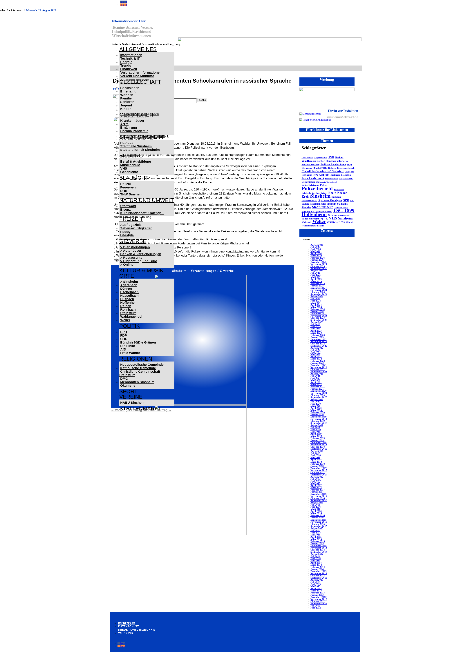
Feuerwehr (128, 187)
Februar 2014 (317, 567)
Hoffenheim (129, 302)
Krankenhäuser (132, 120)
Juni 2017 (315, 481)
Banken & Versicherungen (140, 254)
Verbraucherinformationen (141, 72)
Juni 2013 (315, 584)
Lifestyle (127, 235)
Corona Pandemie (134, 131)
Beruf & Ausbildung (135, 161)
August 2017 (316, 476)
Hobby (125, 232)
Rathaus (126, 143)
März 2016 (316, 513)
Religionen (135, 359)
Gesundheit (136, 115)
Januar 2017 (317, 491)
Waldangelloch (131, 316)
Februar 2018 (317, 463)
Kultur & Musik (141, 270)
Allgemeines (138, 49)
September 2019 (318, 423)
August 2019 (316, 425)
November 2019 (318, 418)
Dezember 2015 (318, 519)
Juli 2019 (315, 427)
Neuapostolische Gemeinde (142, 364)
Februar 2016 (317, 515)
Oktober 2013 (317, 575)
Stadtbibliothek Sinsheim (140, 150)
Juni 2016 (315, 506)
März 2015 (316, 539)
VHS (123, 168)
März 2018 (316, 461)
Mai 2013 (315, 586)
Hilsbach (127, 299)
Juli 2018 (315, 453)
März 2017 (316, 487)
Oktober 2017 (317, 472)
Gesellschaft (140, 82)
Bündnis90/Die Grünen (138, 342)
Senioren (127, 102)
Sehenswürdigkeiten (136, 228)
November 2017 (318, 470)
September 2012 (318, 603)
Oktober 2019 (317, 420)
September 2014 (318, 552)
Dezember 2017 (318, 468)
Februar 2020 (317, 412)
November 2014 (318, 547)
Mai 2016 (315, 509)
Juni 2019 (315, 429)
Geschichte (129, 172)
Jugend (126, 105)
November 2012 (318, 599)
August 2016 (316, 502)
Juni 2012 (315, 607)
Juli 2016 (315, 504)
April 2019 (316, 433)
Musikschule (130, 165)
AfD (123, 349)
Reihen (125, 306)
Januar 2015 (317, 543)
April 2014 (316, 562)
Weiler (125, 320)
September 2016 (318, 500)
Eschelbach (129, 292)
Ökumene (127, 385)
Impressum (126, 623)
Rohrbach (128, 309)
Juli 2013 (315, 582)
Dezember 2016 (318, 494)
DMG (124, 378)
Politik (129, 326)
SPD (123, 332)
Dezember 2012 (318, 597)
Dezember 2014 (318, 545)
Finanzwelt (128, 69)
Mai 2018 (315, 457)
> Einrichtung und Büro (138, 261)
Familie (126, 98)
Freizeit (131, 219)
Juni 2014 (315, 558)
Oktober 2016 (317, 498)
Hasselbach (129, 295)
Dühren (126, 288)
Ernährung (128, 127)
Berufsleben (129, 88)
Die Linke (127, 346)
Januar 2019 (317, 440)
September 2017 (318, 474)
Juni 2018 (315, 455)
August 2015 (316, 528)
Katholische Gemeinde (138, 368)
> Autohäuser (130, 251)
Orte (126, 276)
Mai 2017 (315, 483)
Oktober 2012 (317, 601)
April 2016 (316, 511)
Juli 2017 (315, 478)
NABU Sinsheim (132, 402)
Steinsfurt (128, 313)
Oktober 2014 (317, 549)
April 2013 (316, 588)
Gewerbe (132, 241)
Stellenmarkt (140, 408)
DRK (123, 191)
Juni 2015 (315, 532)
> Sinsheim (129, 282)
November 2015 (318, 521)
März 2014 (316, 564)
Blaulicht (134, 178)
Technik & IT (130, 58)
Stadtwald (128, 206)
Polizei (125, 184)
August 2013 (316, 579)
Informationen (131, 55)
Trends (125, 65)
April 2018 (316, 459)
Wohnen (126, 95)
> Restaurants (131, 257)
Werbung (125, 633)
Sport (128, 391)
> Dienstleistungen (135, 247)
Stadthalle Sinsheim (136, 146)
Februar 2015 (317, 541)
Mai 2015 (315, 534)
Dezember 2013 (318, 571)
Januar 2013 (317, 594)
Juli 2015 (315, 530)
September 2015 (318, 526)
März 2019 (316, 436)
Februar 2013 (317, 592)
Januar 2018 (317, 466)
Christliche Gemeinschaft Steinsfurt (139, 373)
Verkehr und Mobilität (137, 76)
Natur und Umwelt (146, 200)
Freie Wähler (130, 353)
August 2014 (316, 554)
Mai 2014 (315, 560)
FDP (123, 335)
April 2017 (316, 485)
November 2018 (318, 444)
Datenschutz (128, 626)
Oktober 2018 (317, 446)
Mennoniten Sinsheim (137, 382)
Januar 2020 (317, 414)
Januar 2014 (317, 569)
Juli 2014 (315, 556)
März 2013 (316, 590)
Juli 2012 (315, 605)
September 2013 (318, 577)
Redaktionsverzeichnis (136, 629)
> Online (126, 264)
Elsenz (125, 209)
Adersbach (128, 285)
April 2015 (316, 536)
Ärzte (124, 124)
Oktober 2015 (317, 524)
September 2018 (318, 448)
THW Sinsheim (131, 194)
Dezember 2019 (318, 416)
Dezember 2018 (318, 442)
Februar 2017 (317, 489)
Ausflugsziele (131, 225)
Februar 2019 (317, 438)
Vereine (130, 397)
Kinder (125, 109)
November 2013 (318, 573)
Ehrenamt (127, 91)
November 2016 (318, 496)
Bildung (131, 156)
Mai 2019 (315, 431)
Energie (126, 62)
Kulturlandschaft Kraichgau (142, 213)
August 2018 (316, 451)
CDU (123, 339)
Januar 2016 (317, 517)
